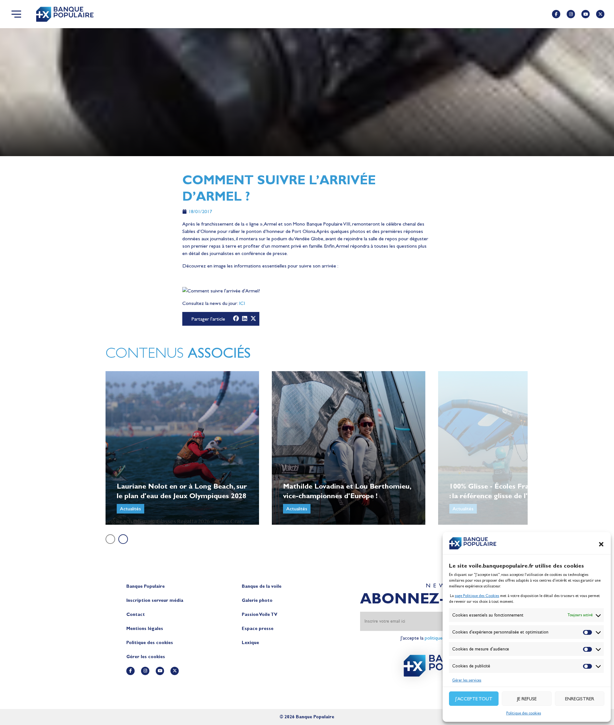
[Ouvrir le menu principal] (16, 14)
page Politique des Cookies (477, 596)
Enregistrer (579, 699)
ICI (242, 303)
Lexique (250, 642)
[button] (601, 544)
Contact (135, 614)
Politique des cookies (523, 713)
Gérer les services (466, 680)
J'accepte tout (473, 699)
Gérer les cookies (145, 656)
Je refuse (527, 699)
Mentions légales (144, 628)
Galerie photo (257, 600)
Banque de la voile (261, 586)
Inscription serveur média (154, 600)
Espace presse (257, 628)
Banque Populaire (145, 586)
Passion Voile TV (259, 614)
